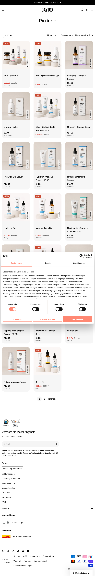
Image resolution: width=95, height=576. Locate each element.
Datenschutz (48, 556)
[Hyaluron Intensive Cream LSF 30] (47, 156)
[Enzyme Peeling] (16, 106)
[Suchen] (82, 9)
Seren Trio (40, 382)
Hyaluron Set (10, 228)
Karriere (27, 561)
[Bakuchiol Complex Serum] (79, 55)
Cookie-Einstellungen (23, 566)
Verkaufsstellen (8, 488)
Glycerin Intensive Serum (79, 127)
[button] (81, 573)
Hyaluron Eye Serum (13, 176)
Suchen (16, 556)
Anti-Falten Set (11, 75)
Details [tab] (48, 263)
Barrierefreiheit (40, 561)
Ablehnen (17, 320)
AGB (25, 556)
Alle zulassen (77, 320)
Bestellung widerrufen (12, 469)
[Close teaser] (69, 569)
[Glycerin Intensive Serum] (79, 106)
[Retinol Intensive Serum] (16, 361)
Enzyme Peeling (11, 127)
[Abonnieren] (56, 444)
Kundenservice (8, 483)
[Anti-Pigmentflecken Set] (47, 55)
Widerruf (17, 561)
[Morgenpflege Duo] (47, 207)
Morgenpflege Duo (44, 228)
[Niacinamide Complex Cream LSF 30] (79, 207)
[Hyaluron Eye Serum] (16, 156)
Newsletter (6, 497)
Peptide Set (72, 330)
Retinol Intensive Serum (15, 382)
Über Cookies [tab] (78, 263)
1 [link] (39, 399)
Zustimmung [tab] (16, 263)
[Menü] (19, 420)
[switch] (35, 309)
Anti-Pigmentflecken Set (47, 75)
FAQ (4, 502)
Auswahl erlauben (47, 320)
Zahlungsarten (8, 474)
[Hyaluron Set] (16, 207)
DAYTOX (6, 563)
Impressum (35, 556)
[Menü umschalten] (2, 9)
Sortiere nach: (67, 35)
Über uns (6, 493)
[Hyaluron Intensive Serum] (79, 156)
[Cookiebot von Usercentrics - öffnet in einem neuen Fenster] (81, 256)
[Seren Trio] (47, 361)
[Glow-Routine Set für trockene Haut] (47, 106)
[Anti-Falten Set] (16, 55)
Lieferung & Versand (11, 479)
